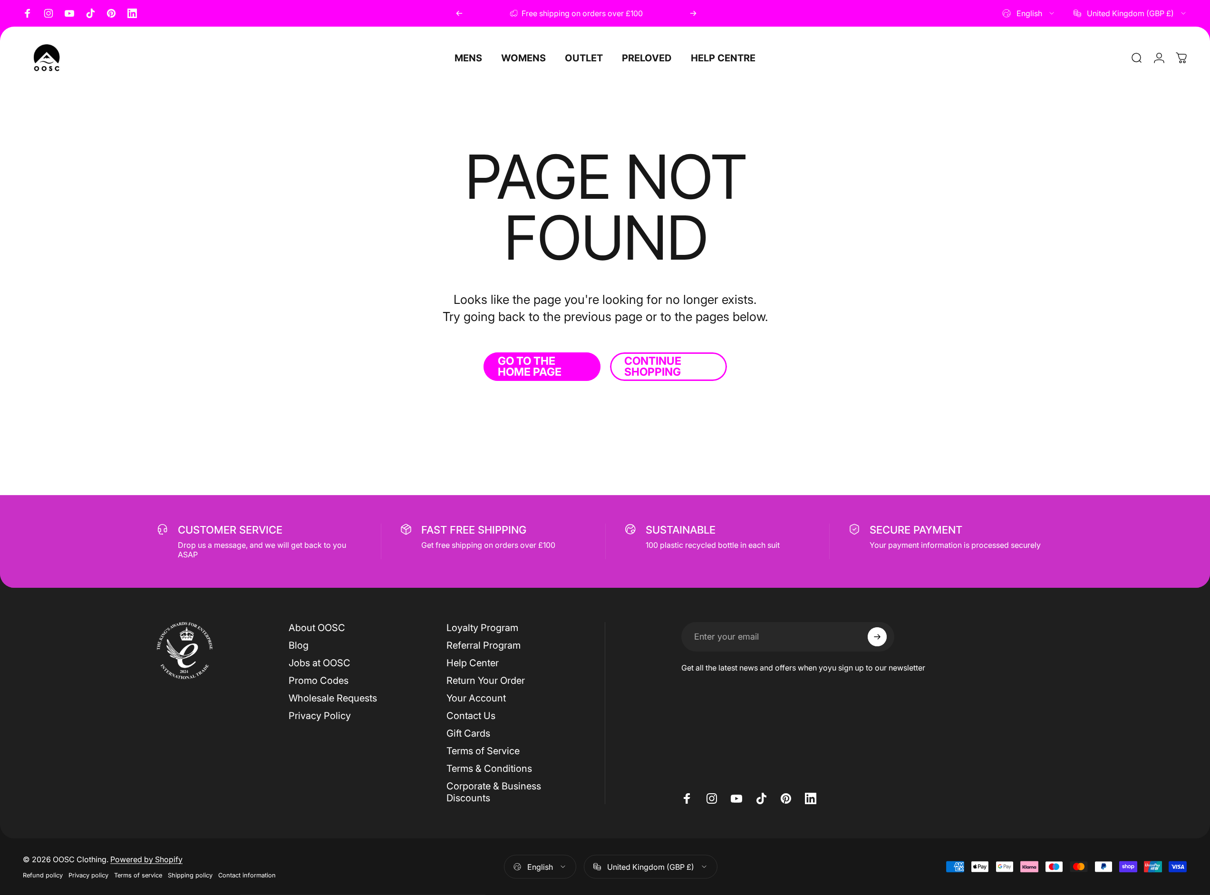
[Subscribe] (877, 636)
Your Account (476, 698)
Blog (299, 645)
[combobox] (1028, 13)
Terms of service (138, 875)
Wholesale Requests (333, 698)
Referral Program (483, 645)
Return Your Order (485, 680)
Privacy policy (88, 875)
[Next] (693, 13)
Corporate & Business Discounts (493, 792)
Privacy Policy (320, 715)
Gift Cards (468, 733)
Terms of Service (483, 751)
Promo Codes (318, 680)
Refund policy (43, 875)
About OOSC (317, 627)
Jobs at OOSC (319, 663)
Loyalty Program (482, 627)
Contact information (247, 875)
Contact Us (470, 715)
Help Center (472, 663)
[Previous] (459, 13)
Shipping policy (190, 875)
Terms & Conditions (489, 768)
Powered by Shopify (146, 859)
